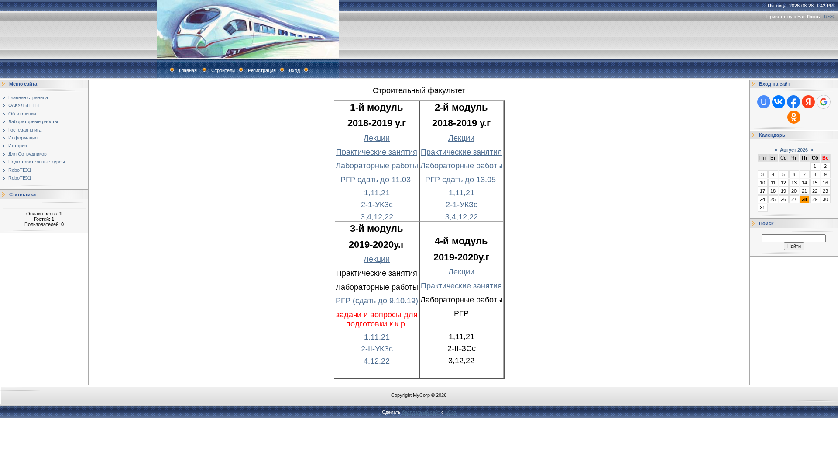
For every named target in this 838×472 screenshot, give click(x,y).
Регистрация (262, 70)
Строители (223, 70)
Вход (294, 70)
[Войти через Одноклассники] (793, 117)
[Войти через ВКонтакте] (778, 101)
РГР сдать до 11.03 (375, 179)
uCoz (451, 412)
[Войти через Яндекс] (808, 101)
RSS (829, 16)
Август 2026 (794, 150)
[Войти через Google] (824, 102)
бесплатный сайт (421, 412)
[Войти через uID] (763, 101)
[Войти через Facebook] (793, 101)
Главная (188, 70)
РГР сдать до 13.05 (460, 179)
